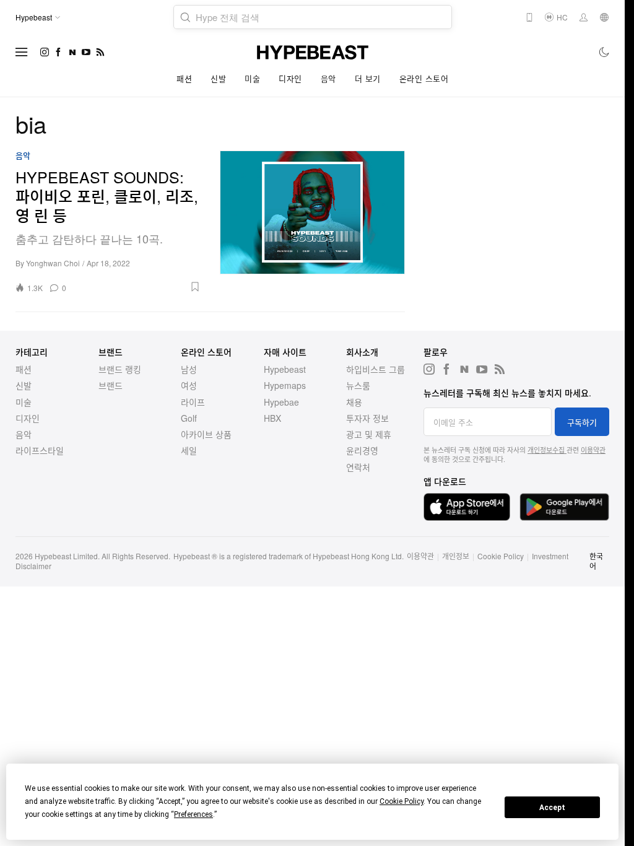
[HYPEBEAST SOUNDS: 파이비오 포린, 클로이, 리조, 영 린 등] (313, 221)
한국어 (596, 561)
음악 (328, 78)
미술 (252, 78)
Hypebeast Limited (66, 556)
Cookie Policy (500, 556)
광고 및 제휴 (368, 434)
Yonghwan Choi (53, 263)
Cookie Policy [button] (401, 801)
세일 (189, 450)
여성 (189, 385)
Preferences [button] (193, 814)
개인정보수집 (547, 450)
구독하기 (582, 422)
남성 (189, 369)
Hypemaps (285, 385)
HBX (272, 418)
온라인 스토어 (424, 78)
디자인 (290, 78)
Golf (189, 418)
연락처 (358, 467)
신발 (218, 78)
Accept (552, 807)
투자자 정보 (367, 418)
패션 (184, 78)
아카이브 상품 (206, 434)
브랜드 (110, 385)
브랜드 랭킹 (119, 369)
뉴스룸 (358, 385)
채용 (354, 402)
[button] (137, 287)
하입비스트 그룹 (375, 369)
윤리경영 (362, 450)
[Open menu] (21, 52)
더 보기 (368, 78)
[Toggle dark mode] (604, 52)
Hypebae (281, 402)
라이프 (193, 402)
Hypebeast (285, 369)
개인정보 (455, 556)
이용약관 (593, 450)
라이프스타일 (39, 450)
